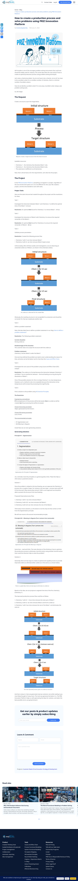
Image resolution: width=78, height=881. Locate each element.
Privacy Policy (50, 861)
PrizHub (48, 854)
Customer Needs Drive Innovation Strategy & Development (40, 769)
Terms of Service (50, 859)
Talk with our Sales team (53, 847)
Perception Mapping (30, 852)
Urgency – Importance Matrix (33, 859)
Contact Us (49, 869)
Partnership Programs (52, 849)
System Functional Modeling (33, 849)
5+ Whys (27, 861)
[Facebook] (1, 30)
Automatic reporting (8, 854)
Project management (8, 849)
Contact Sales (48, 2)
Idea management (7, 857)
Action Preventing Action (32, 864)
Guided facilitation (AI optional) (11, 847)
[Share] (1, 36)
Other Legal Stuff (51, 864)
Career (48, 852)
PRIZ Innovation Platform (25, 183)
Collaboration (6, 852)
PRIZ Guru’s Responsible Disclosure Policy (58, 857)
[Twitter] (1, 27)
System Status (50, 866)
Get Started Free (65, 2)
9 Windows (28, 866)
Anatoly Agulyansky (21, 28)
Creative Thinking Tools (9, 845)
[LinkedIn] (1, 24)
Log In (55, 2)
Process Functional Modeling (33, 847)
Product (5, 842)
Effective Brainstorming (31, 869)
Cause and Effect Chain (52, 359)
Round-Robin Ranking (31, 857)
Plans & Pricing (50, 845)
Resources (49, 842)
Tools (26, 842)
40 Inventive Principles (42, 391)
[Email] (1, 33)
